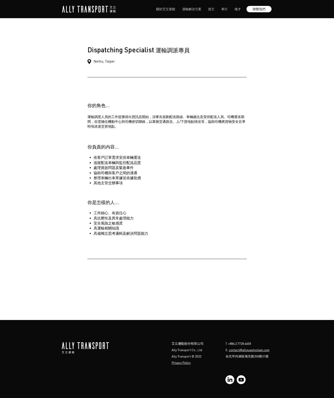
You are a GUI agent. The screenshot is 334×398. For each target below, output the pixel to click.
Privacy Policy (181, 363)
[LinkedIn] (229, 379)
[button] (259, 9)
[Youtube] (241, 379)
